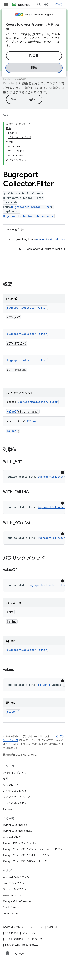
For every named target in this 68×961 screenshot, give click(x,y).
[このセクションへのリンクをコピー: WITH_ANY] (26, 461)
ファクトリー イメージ (16, 797)
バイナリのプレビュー (16, 791)
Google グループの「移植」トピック (25, 861)
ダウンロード (11, 784)
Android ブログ (12, 837)
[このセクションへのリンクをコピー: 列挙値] (20, 450)
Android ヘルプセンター (17, 877)
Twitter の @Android (15, 825)
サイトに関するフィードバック (23, 939)
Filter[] (33, 421)
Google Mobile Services (17, 901)
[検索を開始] (39, 4)
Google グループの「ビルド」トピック (26, 855)
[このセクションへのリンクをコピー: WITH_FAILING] (33, 492)
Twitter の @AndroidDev (17, 831)
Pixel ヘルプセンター (15, 883)
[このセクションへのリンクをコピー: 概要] (16, 285)
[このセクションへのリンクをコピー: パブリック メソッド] (49, 558)
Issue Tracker (10, 913)
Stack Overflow (12, 907)
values (11, 431)
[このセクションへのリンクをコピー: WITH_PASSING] (34, 523)
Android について (13, 927)
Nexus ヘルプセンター (16, 889)
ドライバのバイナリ (15, 803)
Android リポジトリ (15, 772)
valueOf (12, 411)
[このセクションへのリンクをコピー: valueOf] (20, 570)
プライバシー (30, 933)
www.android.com (14, 895)
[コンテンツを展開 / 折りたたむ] (28, 124)
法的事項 (52, 927)
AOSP (6, 114)
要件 (5, 778)
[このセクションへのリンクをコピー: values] (18, 669)
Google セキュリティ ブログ (20, 843)
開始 (34, 68)
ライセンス (12, 933)
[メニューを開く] (6, 4)
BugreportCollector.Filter (31, 207)
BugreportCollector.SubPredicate (28, 216)
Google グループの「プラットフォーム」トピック (33, 849)
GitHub (7, 809)
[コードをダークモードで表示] (62, 472)
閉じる (34, 56)
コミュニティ (36, 927)
